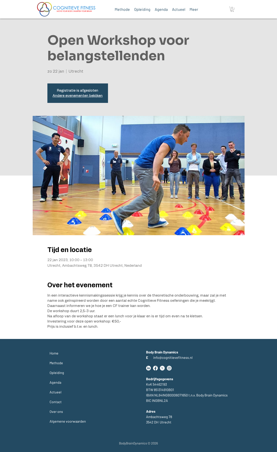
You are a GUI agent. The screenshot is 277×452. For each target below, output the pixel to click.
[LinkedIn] (148, 368)
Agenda (55, 382)
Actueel (55, 392)
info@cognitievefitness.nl (169, 357)
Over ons (56, 411)
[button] (232, 9)
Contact (56, 402)
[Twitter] (162, 368)
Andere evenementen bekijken (78, 95)
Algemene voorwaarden (60, 421)
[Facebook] (155, 368)
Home (54, 353)
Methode (56, 363)
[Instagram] (169, 368)
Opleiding (57, 373)
